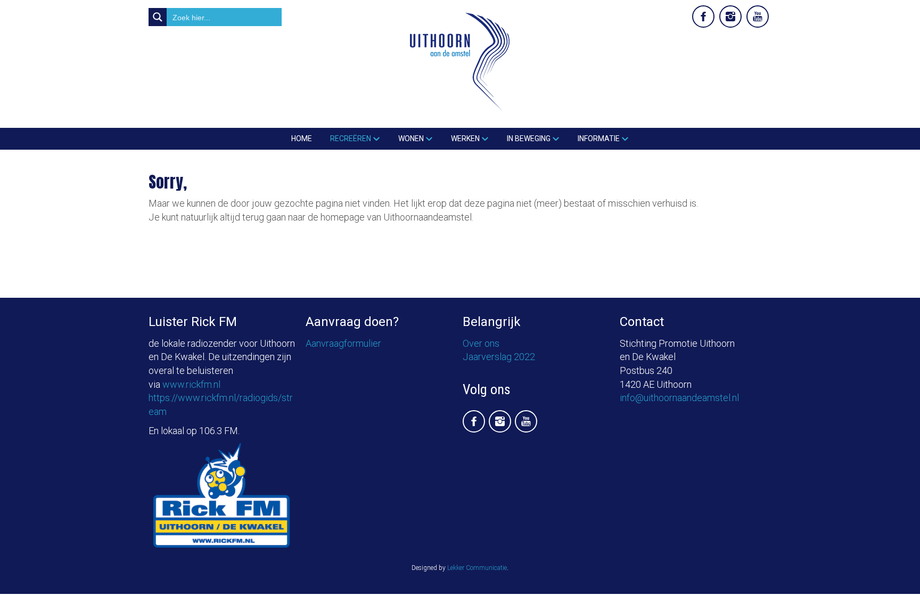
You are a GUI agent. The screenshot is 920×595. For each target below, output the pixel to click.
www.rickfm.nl (191, 384)
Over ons (481, 343)
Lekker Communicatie (477, 568)
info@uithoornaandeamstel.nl (679, 397)
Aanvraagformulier (343, 343)
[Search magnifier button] (158, 17)
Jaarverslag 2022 (499, 356)
